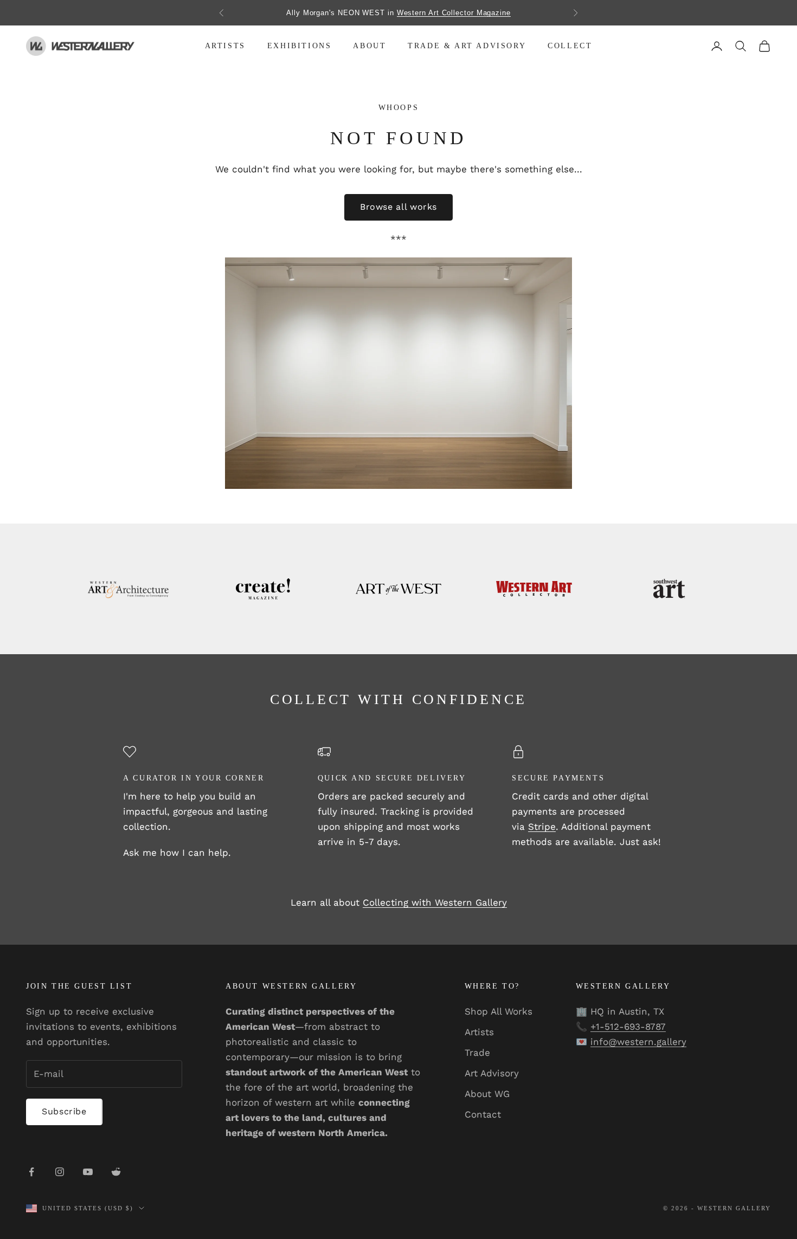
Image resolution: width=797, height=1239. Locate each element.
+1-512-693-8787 (628, 1026)
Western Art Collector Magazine (454, 13)
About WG (487, 1093)
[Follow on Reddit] (116, 1171)
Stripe (542, 826)
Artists (225, 46)
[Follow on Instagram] (59, 1171)
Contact (483, 1114)
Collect (570, 46)
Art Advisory (492, 1073)
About (369, 46)
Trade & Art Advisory (467, 46)
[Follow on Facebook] (31, 1171)
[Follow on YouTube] (87, 1171)
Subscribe (64, 1111)
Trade (477, 1052)
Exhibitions (299, 46)
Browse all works (398, 207)
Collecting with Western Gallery (435, 902)
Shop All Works (498, 1011)
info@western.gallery (638, 1041)
